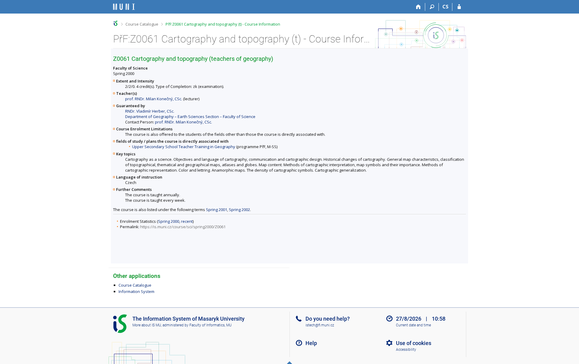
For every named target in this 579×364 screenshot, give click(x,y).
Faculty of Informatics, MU (210, 325)
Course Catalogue (141, 24)
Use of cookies (413, 343)
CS (445, 6)
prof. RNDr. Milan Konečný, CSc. (153, 98)
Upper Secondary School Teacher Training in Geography (183, 146)
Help (311, 343)
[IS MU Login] (459, 7)
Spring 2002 (239, 209)
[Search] (432, 7)
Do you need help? (327, 319)
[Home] (418, 7)
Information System (136, 291)
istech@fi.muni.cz (319, 325)
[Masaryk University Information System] (124, 7)
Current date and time (413, 325)
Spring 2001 (216, 209)
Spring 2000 (168, 221)
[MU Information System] (115, 23)
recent (187, 221)
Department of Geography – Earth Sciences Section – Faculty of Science (190, 116)
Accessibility (406, 349)
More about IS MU (146, 325)
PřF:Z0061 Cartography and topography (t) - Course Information (223, 24)
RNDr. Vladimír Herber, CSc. (149, 111)
